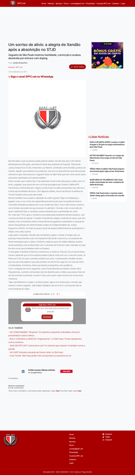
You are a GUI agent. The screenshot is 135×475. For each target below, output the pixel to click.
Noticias (51, 3)
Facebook (108, 434)
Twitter (107, 437)
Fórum (66, 3)
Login (123, 3)
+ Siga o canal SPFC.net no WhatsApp (30, 76)
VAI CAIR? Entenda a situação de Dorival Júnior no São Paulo (36, 352)
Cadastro (115, 3)
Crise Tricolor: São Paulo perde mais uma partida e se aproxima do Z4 (40, 355)
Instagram (108, 440)
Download (47, 317)
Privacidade (90, 3)
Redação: (15, 67)
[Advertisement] (67, 23)
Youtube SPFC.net (103, 3)
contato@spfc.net (77, 3)
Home (43, 3)
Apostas (59, 3)
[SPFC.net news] (47, 371)
